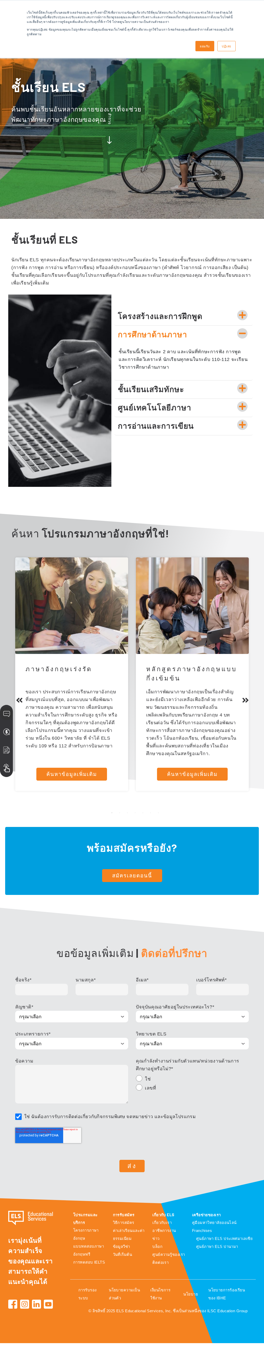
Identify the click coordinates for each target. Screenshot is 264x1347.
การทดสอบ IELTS (89, 1262)
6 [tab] (150, 812)
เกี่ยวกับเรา (162, 1222)
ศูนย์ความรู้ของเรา (168, 1254)
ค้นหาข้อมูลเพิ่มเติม (71, 774)
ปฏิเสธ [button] (226, 46)
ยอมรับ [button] (205, 46)
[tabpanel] (71, 674)
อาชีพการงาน (164, 1230)
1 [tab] (111, 812)
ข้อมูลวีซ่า (121, 1246)
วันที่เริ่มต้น (122, 1254)
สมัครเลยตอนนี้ (132, 875)
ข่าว (155, 1238)
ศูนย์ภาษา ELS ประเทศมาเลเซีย (224, 1238)
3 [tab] (127, 812)
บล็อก (157, 1246)
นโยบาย (190, 1294)
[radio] (192, 1079)
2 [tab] (119, 812)
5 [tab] (142, 812)
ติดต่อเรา (160, 1262)
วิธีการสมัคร (123, 1222)
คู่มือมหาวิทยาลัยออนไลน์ (214, 1222)
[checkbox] (192, 1084)
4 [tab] (135, 812)
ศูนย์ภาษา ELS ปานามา (217, 1246)
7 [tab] (158, 812)
